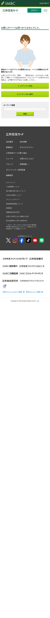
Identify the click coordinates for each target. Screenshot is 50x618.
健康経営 (9, 177)
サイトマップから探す (25, 94)
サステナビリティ (27, 148)
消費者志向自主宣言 (13, 215)
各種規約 (9, 210)
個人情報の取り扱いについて (16, 193)
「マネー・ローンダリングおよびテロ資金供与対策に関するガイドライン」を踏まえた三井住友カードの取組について (21, 230)
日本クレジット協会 (33, 295)
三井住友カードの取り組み (17, 153)
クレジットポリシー (13, 201)
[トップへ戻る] (46, 614)
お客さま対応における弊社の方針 (18, 219)
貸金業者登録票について (15, 206)
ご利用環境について (13, 188)
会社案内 (9, 142)
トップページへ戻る (25, 86)
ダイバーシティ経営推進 (16, 171)
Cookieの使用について (14, 197)
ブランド (9, 165)
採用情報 (24, 165)
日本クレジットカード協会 (12, 295)
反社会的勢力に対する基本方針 (17, 224)
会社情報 (24, 142)
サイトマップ (11, 184)
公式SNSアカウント (25, 240)
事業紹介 (9, 148)
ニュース (9, 159)
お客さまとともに (27, 159)
